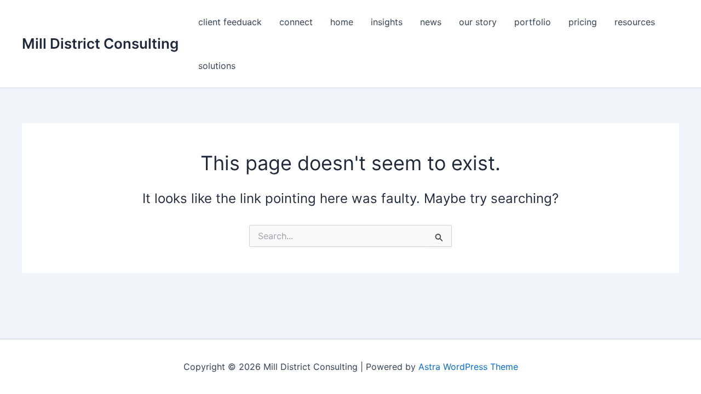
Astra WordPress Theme (468, 366)
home (341, 21)
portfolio (532, 21)
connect (296, 21)
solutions (216, 65)
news (430, 21)
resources (634, 21)
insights (387, 21)
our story (478, 21)
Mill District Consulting (100, 43)
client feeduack (230, 21)
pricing (582, 21)
